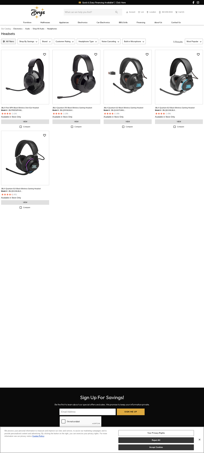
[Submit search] (116, 12)
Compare (26, 127)
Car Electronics (103, 22)
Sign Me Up (130, 411)
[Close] (200, 440)
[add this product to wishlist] (44, 54)
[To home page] (38, 12)
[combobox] (28, 41)
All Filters (10, 41)
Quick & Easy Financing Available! (104, 2)
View (25, 122)
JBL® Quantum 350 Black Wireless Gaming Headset (72, 108)
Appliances (64, 22)
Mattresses (45, 22)
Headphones (52, 29)
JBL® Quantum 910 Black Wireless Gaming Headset (21, 189)
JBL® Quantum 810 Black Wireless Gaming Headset (175, 108)
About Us (158, 22)
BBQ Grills (123, 22)
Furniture (27, 22)
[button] (127, 12)
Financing (141, 22)
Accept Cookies (156, 447)
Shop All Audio (38, 29)
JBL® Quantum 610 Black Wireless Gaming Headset (123, 108)
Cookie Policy (38, 436)
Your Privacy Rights (156, 433)
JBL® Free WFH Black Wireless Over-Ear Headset (20, 108)
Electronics (82, 22)
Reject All (156, 440)
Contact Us (176, 22)
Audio (27, 29)
